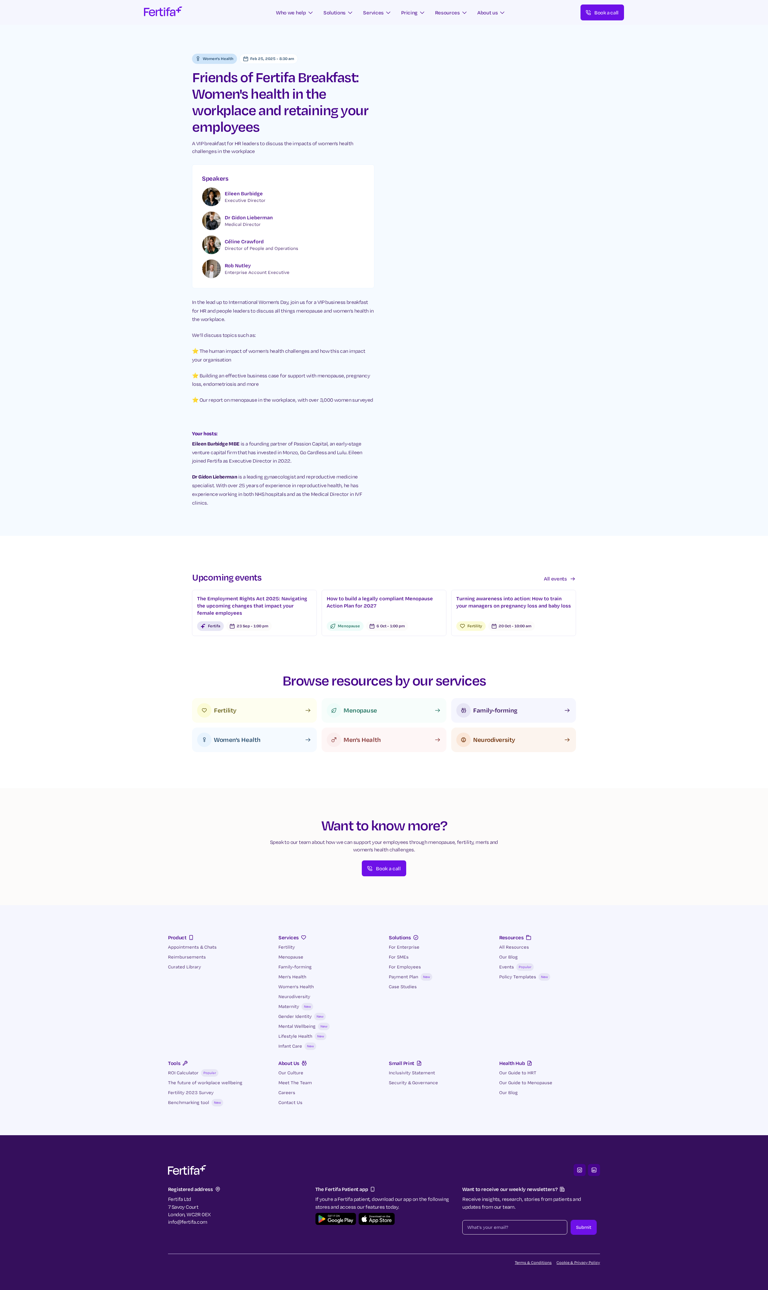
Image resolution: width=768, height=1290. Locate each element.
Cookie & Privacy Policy (578, 1262)
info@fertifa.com (187, 1221)
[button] (295, 12)
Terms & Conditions (533, 1262)
